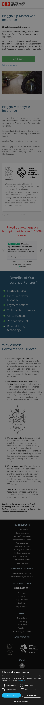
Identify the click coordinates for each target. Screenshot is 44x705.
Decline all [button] (32, 695)
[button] (22, 701)
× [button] (41, 671)
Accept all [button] (11, 695)
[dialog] (22, 352)
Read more (21, 681)
